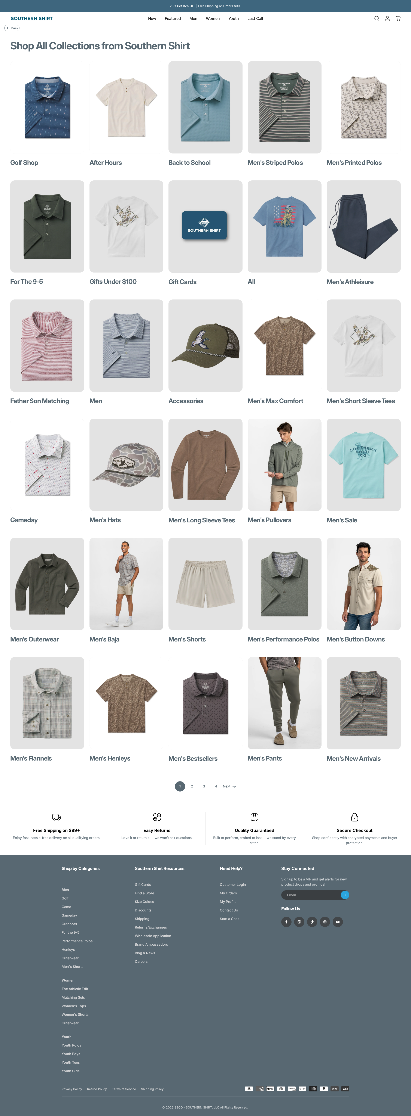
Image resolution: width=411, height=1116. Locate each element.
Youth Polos (71, 1045)
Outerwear (70, 958)
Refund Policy (97, 1089)
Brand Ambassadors (151, 944)
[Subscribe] (345, 895)
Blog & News (145, 953)
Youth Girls (71, 1071)
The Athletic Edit (75, 989)
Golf (65, 898)
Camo (66, 907)
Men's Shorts (72, 966)
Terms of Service (124, 1089)
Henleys (68, 949)
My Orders (228, 893)
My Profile (228, 901)
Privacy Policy (72, 1089)
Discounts (143, 910)
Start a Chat (229, 919)
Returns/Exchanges (151, 927)
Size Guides (144, 901)
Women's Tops (74, 1006)
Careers (141, 961)
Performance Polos (77, 941)
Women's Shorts (75, 1014)
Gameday (69, 915)
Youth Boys (71, 1054)
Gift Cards (143, 884)
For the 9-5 (70, 932)
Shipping (142, 919)
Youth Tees (71, 1062)
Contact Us (229, 910)
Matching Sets (73, 997)
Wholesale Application (153, 936)
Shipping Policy (152, 1089)
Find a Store (144, 893)
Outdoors (69, 924)
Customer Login (233, 884)
